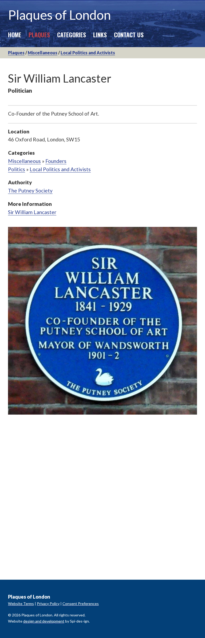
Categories (71, 34)
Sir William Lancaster (32, 212)
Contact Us (129, 34)
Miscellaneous (42, 52)
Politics (16, 169)
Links (100, 34)
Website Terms (21, 603)
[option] (102, 321)
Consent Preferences (80, 603)
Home (14, 34)
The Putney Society (30, 190)
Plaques (39, 34)
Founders (55, 161)
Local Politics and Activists (88, 52)
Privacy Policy (48, 603)
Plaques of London (59, 14)
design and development (43, 621)
